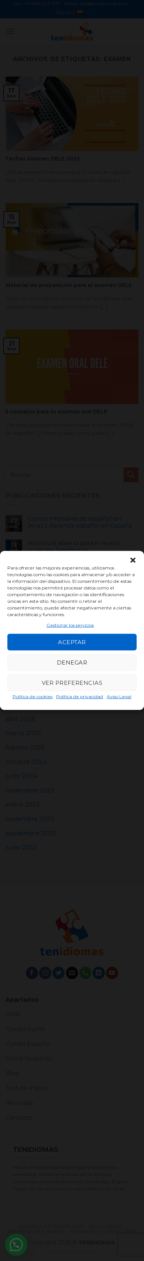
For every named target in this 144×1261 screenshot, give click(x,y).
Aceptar (72, 642)
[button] (133, 560)
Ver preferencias (72, 682)
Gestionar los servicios (70, 625)
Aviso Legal (119, 696)
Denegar (72, 662)
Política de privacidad (79, 696)
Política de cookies (32, 696)
